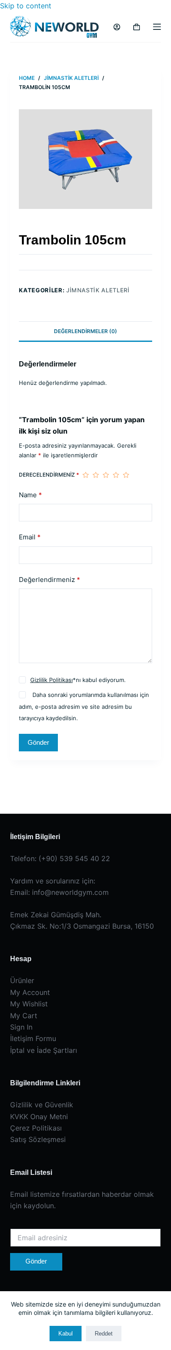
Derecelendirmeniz (49, 474)
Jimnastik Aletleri (98, 290)
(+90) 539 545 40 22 (74, 858)
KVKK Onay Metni (39, 1116)
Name (30, 495)
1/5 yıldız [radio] (86, 475)
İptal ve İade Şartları (43, 1050)
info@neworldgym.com (70, 892)
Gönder (38, 742)
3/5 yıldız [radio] (106, 475)
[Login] (117, 27)
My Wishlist (29, 1003)
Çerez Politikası (36, 1128)
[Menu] (157, 27)
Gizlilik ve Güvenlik (41, 1104)
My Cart (23, 1015)
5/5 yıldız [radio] (126, 475)
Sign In (21, 1027)
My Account (30, 992)
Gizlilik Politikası (51, 679)
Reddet (104, 1333)
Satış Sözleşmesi (38, 1139)
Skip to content (25, 5)
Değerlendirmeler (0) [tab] (85, 331)
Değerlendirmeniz (49, 579)
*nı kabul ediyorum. (78, 679)
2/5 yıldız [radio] (96, 475)
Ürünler (22, 980)
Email (30, 537)
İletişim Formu (33, 1038)
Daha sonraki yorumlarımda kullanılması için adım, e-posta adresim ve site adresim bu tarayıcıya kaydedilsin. (84, 706)
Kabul (65, 1333)
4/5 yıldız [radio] (116, 475)
